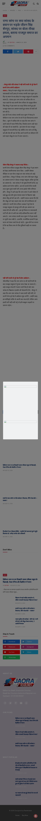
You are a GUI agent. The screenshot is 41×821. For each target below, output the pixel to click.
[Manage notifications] (35, 816)
